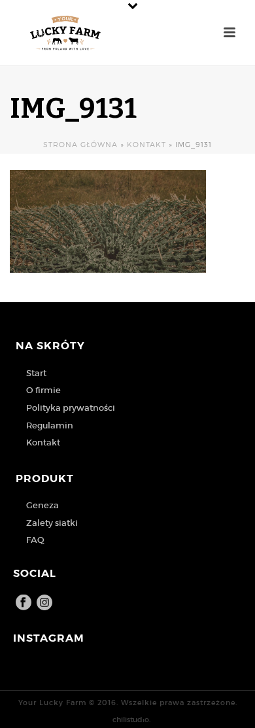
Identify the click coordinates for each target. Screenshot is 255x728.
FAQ (35, 540)
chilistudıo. (131, 719)
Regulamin (49, 425)
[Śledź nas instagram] (44, 603)
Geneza (42, 505)
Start (36, 373)
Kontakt (146, 144)
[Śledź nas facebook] (23, 603)
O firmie (43, 390)
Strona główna (80, 144)
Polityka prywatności (70, 407)
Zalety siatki (52, 523)
